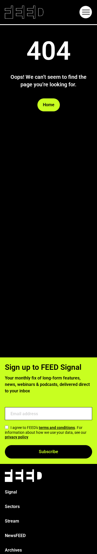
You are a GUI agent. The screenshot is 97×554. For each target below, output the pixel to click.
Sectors (12, 506)
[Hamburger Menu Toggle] (85, 12)
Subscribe (48, 451)
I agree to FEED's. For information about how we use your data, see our (45, 432)
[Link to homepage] (24, 12)
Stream (12, 521)
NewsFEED (15, 535)
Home (48, 104)
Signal (11, 492)
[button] (85, 12)
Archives (13, 550)
